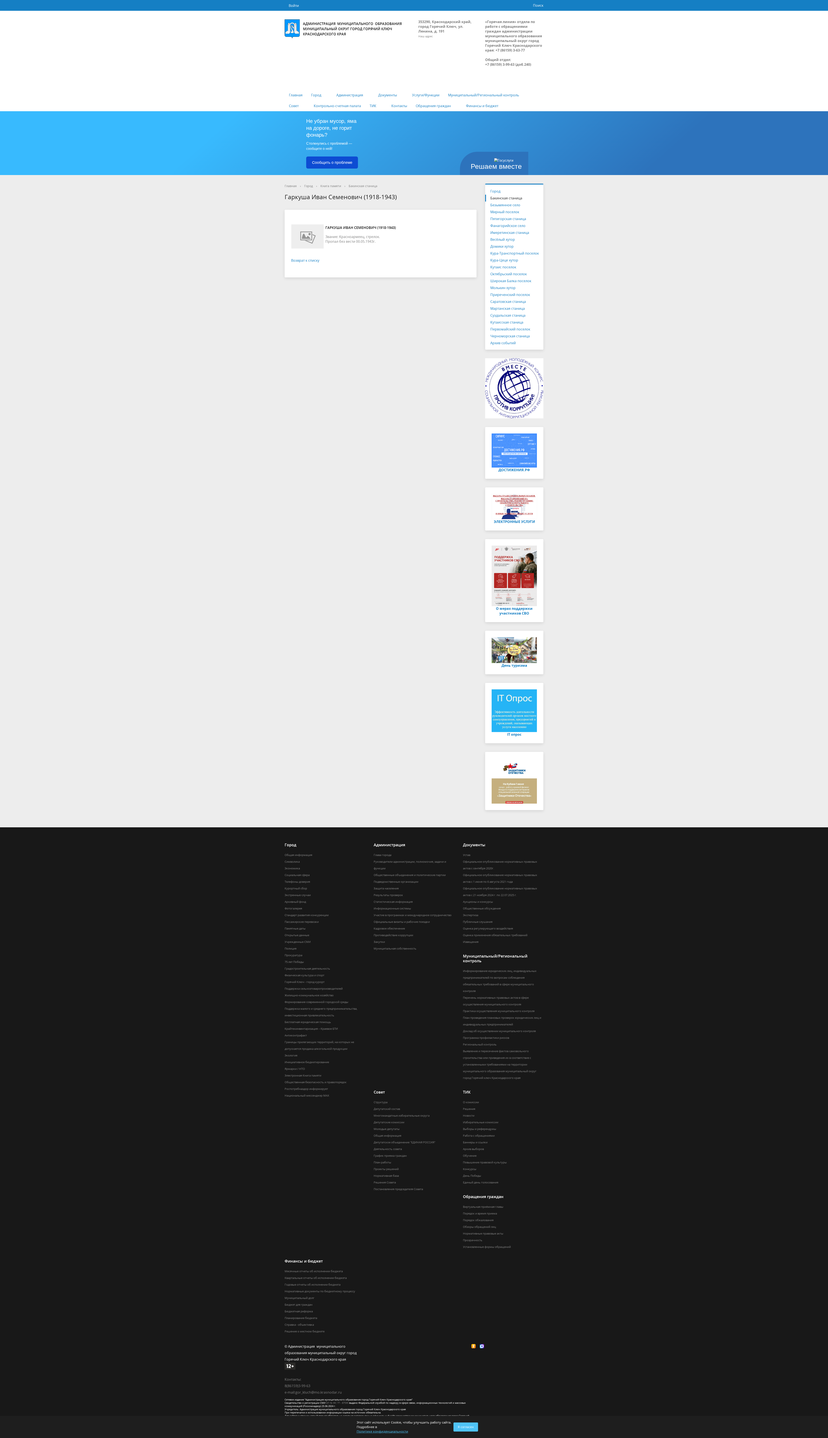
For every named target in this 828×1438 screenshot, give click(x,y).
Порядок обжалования (478, 1220)
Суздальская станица (507, 315)
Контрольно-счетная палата (337, 105)
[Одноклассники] (474, 1346)
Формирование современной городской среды (316, 1002)
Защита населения (386, 888)
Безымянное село (505, 205)
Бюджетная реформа (299, 1311)
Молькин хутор (503, 287)
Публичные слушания (477, 922)
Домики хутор (502, 246)
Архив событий (503, 343)
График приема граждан (390, 1156)
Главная (296, 95)
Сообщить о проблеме (332, 162)
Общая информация (298, 855)
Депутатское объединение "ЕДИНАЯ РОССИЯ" (404, 1142)
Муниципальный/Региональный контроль (483, 95)
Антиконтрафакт (296, 1035)
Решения (469, 1109)
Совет (294, 105)
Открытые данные (297, 935)
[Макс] (483, 1346)
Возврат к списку (305, 260)
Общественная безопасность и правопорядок (316, 1082)
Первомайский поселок (510, 329)
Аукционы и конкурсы (478, 902)
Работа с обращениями (479, 1136)
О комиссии (471, 1102)
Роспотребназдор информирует (306, 1089)
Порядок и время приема (480, 1213)
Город (316, 95)
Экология (291, 1055)
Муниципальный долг (299, 1298)
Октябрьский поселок (508, 274)
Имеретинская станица (509, 232)
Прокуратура (293, 955)
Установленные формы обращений (487, 1247)
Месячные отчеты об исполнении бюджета (314, 1271)
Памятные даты (295, 928)
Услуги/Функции (425, 95)
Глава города (382, 855)
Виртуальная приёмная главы (483, 1207)
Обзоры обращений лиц (479, 1227)
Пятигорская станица (508, 218)
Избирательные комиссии (480, 1122)
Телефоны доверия (297, 882)
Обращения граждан (433, 105)
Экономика (292, 868)
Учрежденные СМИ (298, 942)
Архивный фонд (295, 902)
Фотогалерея (293, 908)
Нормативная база (386, 1176)
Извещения (470, 942)
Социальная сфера (297, 875)
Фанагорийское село (507, 225)
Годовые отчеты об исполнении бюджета (312, 1284)
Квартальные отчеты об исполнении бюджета (316, 1278)
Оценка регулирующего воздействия (488, 928)
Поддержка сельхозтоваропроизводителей (314, 988)
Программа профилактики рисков (486, 1038)
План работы (382, 1162)
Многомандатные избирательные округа (402, 1115)
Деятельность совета (388, 1149)
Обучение (470, 1156)
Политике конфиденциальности (382, 1431)
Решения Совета (385, 1182)
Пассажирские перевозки (302, 922)
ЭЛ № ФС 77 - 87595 (337, 1402)
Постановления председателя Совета (398, 1189)
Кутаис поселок (503, 267)
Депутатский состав (387, 1109)
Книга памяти (330, 186)
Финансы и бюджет (482, 105)
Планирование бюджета (301, 1318)
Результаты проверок (388, 895)
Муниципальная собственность (395, 948)
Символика (292, 862)
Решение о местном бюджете (305, 1331)
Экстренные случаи (298, 895)
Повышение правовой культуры (485, 1162)
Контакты (399, 105)
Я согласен (466, 1427)
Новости (468, 1115)
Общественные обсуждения (482, 908)
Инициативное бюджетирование (307, 1062)
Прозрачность (472, 1240)
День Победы (472, 1176)
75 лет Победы (294, 962)
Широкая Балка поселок (510, 281)
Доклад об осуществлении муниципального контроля (499, 1031)
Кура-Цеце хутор (504, 260)
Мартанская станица (507, 308)
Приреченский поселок (510, 294)
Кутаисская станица (506, 322)
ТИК (373, 105)
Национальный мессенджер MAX (307, 1095)
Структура (380, 1102)
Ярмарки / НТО (295, 1069)
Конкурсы (469, 1169)
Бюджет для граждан (298, 1305)
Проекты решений (386, 1169)
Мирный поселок (504, 212)
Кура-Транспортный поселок (514, 253)
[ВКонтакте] (466, 1346)
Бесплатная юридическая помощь (308, 1022)
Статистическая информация (393, 902)
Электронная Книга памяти (303, 1075)
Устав (466, 855)
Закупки (379, 942)
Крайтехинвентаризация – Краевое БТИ (311, 1029)
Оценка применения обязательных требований (495, 935)
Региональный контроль (480, 1044)
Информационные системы (392, 908)
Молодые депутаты (387, 1129)
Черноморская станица (510, 336)
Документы (387, 95)
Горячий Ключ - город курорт (305, 982)
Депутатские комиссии (389, 1122)
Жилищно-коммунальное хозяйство (309, 995)
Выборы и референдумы (479, 1129)
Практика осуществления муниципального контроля (499, 1011)
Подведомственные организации (396, 882)
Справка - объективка (299, 1325)
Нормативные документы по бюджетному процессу (320, 1291)
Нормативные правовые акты (483, 1233)
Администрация (349, 95)
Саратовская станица (508, 301)
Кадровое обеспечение (389, 928)
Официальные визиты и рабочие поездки (402, 922)
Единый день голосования (480, 1182)
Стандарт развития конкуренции (307, 915)
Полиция (290, 948)
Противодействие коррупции (393, 935)
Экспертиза (470, 915)
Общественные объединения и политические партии (410, 875)
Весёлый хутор (502, 239)
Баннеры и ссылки (475, 1142)
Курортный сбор (296, 888)
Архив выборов (473, 1149)
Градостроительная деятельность (307, 968)
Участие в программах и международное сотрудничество (413, 915)
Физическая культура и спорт (304, 975)
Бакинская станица (363, 186)
